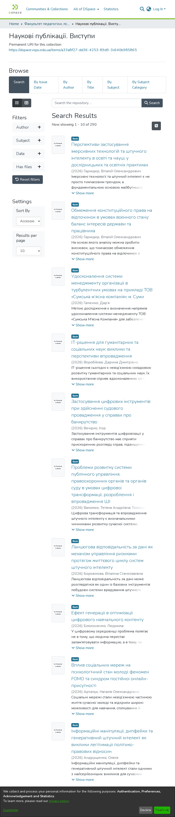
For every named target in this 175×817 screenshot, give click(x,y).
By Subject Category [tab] (140, 85)
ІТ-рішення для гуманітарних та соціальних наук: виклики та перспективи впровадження (105, 349)
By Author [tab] (68, 85)
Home (14, 23)
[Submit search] (142, 9)
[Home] (15, 9)
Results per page (26, 238)
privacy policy (58, 801)
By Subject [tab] (113, 85)
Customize (10, 810)
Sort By (23, 210)
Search (154, 102)
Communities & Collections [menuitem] (47, 9)
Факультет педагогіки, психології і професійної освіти (47, 23)
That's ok (162, 810)
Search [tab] (19, 82)
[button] (82, 193)
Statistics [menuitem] (111, 9)
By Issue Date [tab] (40, 85)
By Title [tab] (90, 85)
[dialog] (87, 802)
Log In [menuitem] (158, 9)
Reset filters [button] (29, 179)
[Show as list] (17, 103)
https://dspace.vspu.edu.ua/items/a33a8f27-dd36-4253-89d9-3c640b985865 (73, 49)
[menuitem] (85, 9)
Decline (145, 810)
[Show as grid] (26, 103)
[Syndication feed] (156, 126)
